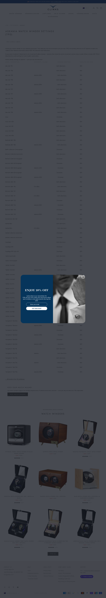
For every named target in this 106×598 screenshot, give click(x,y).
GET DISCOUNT (36, 308)
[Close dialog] (83, 276)
